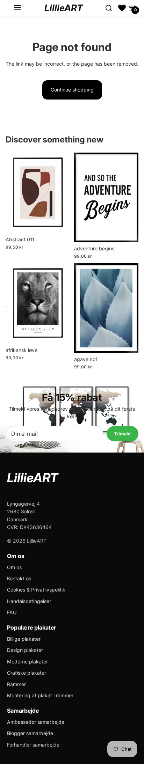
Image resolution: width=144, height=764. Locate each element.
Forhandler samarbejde (33, 745)
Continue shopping (72, 90)
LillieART (63, 7)
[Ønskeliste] (122, 8)
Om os (14, 567)
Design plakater (25, 650)
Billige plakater (24, 639)
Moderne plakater (27, 661)
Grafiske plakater (26, 673)
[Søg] (109, 8)
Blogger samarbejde (30, 733)
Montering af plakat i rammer (40, 695)
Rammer (16, 684)
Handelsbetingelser (29, 601)
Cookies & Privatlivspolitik (36, 590)
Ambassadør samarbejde (35, 722)
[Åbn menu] (17, 8)
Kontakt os (19, 578)
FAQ (12, 612)
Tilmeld (122, 433)
